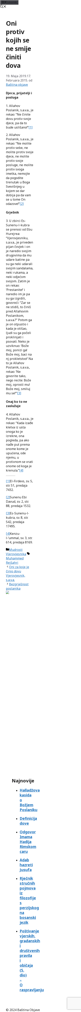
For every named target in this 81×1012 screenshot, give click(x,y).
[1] (30, 127)
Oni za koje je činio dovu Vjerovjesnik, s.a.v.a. (17, 573)
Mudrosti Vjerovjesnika (16, 552)
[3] (19, 393)
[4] (21, 470)
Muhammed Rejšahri (15, 560)
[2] (22, 204)
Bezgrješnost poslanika (17, 586)
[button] (3, 7)
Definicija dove (28, 821)
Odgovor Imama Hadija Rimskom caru (28, 841)
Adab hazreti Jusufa (26, 864)
